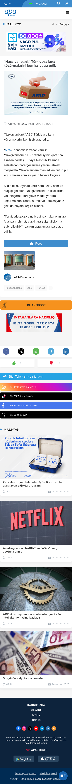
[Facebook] (18, 728)
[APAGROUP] (36, 750)
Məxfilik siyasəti (48, 773)
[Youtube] (36, 728)
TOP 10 (36, 720)
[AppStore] (48, 759)
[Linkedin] (48, 728)
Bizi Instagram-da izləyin (22, 387)
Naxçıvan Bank (14, 287)
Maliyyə (64, 24)
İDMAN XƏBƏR (36, 305)
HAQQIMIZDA (36, 704)
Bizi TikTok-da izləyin (21, 396)
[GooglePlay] (24, 759)
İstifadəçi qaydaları (25, 773)
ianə (29, 287)
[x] (30, 728)
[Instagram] (24, 728)
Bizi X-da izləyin (18, 414)
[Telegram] (42, 728)
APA (8, 150)
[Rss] (54, 728)
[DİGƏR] (66, 13)
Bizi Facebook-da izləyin (23, 405)
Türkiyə (41, 287)
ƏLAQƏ (36, 709)
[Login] (67, 4)
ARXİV (36, 715)
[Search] (58, 3)
